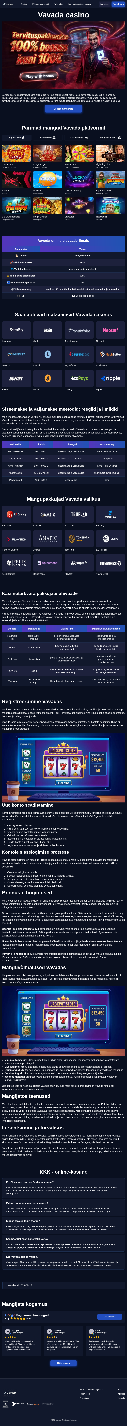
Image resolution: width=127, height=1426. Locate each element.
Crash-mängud (77, 137)
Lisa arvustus (109, 1317)
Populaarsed (15, 137)
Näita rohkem (63, 1363)
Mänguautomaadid (108, 137)
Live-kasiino (46, 137)
